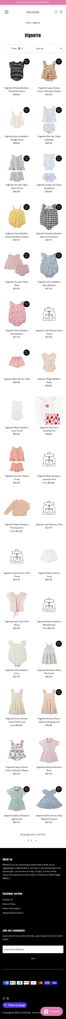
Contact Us (8, 899)
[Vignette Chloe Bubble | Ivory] (17, 653)
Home (28, 22)
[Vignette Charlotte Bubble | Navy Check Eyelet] (49, 216)
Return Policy (9, 904)
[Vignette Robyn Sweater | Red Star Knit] (49, 605)
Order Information (11, 908)
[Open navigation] (10, 12)
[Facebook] (4, 998)
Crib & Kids (25, 1012)
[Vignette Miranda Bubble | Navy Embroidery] (17, 71)
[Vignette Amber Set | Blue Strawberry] (49, 168)
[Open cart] (61, 12)
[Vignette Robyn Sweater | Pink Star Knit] (17, 508)
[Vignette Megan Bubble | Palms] (49, 362)
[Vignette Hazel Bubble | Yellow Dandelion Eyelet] (17, 216)
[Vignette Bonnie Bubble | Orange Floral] (17, 119)
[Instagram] (8, 998)
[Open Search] (55, 12)
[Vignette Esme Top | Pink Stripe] (17, 605)
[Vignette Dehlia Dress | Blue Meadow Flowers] (49, 799)
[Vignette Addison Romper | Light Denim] (17, 799)
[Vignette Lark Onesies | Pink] (49, 508)
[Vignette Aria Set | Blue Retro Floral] (17, 168)
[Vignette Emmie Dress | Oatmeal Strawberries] (49, 702)
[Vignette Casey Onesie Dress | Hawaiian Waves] (17, 750)
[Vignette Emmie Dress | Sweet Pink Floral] (17, 702)
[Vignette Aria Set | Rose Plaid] (17, 265)
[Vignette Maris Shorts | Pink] (17, 362)
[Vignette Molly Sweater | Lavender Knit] (49, 459)
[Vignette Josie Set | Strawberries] (49, 410)
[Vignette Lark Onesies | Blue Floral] (49, 314)
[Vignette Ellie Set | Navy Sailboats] (49, 119)
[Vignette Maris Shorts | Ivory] (49, 556)
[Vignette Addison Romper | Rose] (49, 750)
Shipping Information (13, 912)
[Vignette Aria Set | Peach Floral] (17, 459)
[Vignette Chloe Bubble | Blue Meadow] (49, 265)
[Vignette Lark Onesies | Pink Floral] (17, 556)
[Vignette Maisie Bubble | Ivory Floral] (17, 410)
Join (33, 958)
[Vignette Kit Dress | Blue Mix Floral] (49, 653)
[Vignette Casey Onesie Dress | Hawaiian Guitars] (49, 71)
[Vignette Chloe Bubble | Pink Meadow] (17, 314)
